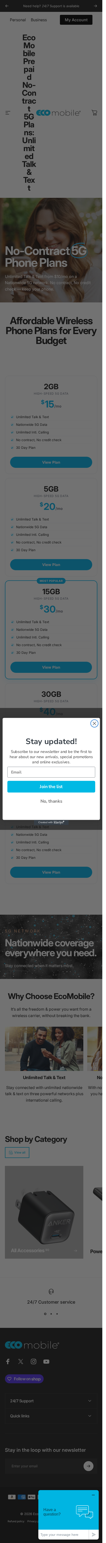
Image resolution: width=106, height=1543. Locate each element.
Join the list (51, 787)
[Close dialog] (94, 723)
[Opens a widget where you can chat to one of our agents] (68, 1514)
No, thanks (51, 801)
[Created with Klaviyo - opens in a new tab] (51, 822)
